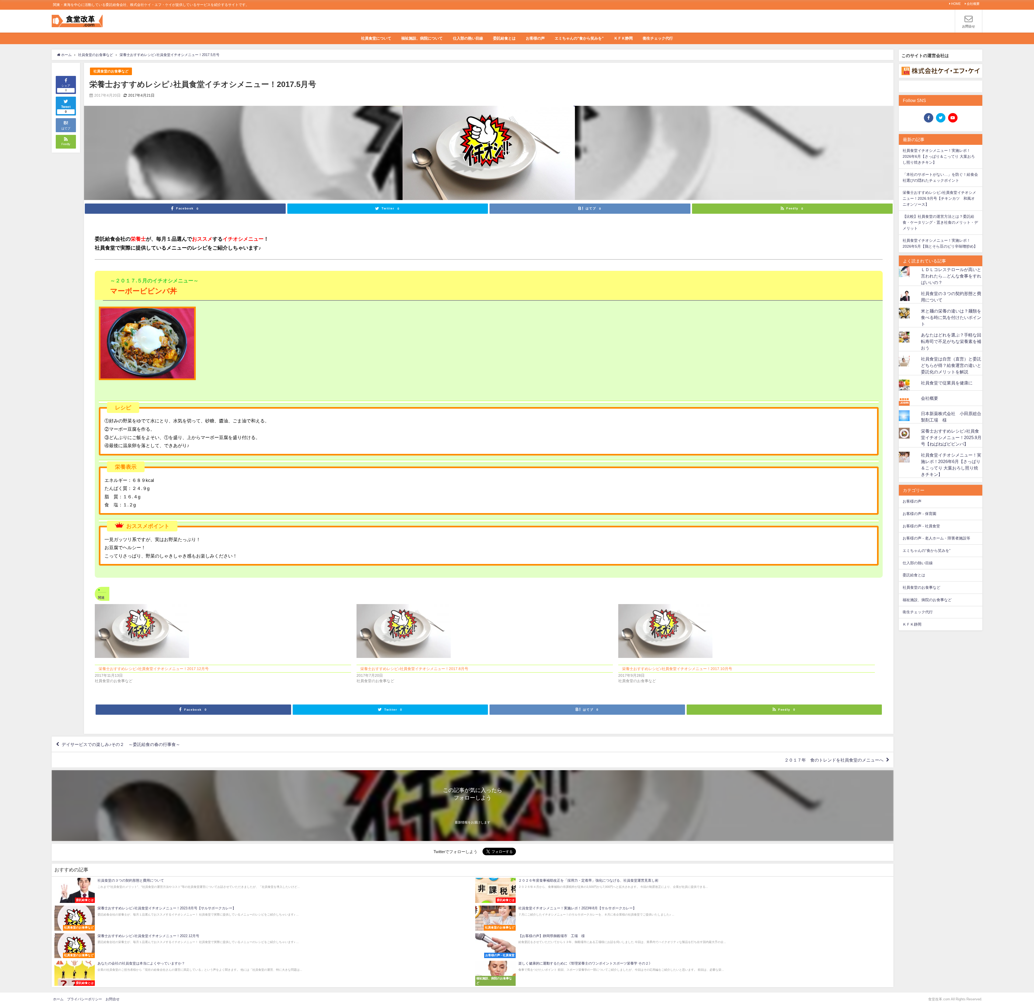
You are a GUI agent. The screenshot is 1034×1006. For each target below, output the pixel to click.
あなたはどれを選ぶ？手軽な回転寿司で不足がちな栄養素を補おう (951, 341)
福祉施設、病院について (422, 38)
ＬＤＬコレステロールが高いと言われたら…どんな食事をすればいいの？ (951, 276)
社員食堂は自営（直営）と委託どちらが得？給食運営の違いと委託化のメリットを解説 (951, 365)
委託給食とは (504, 38)
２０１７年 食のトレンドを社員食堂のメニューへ (833, 760)
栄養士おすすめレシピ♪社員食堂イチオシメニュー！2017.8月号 (414, 669)
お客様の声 (535, 38)
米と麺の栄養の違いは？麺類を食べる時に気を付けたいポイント (951, 317)
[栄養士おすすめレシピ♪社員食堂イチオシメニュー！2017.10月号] (746, 631)
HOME (956, 3)
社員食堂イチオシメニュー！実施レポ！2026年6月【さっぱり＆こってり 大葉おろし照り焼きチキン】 (939, 156)
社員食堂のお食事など (110, 71)
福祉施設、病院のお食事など (927, 600)
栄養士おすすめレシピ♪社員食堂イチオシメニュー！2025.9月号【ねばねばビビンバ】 (951, 437)
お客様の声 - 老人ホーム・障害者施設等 (936, 538)
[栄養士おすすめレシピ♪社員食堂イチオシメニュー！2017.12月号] (223, 631)
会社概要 (973, 3)
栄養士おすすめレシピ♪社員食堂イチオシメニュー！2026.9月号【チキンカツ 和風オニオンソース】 (939, 198)
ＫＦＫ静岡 (623, 38)
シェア (65, 88)
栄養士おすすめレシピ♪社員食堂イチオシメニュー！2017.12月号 (154, 669)
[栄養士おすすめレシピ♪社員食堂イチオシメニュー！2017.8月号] (485, 631)
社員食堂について (376, 38)
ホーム (58, 999)
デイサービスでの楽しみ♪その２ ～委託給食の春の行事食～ (121, 744)
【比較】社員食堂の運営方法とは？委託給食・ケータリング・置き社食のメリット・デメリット (940, 222)
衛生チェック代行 (658, 38)
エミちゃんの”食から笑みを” (579, 38)
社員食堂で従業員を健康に (947, 383)
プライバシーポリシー (84, 999)
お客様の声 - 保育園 (919, 514)
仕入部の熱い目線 (468, 38)
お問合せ (113, 999)
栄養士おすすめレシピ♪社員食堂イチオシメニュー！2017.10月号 (677, 669)
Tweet (66, 109)
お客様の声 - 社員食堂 (921, 526)
